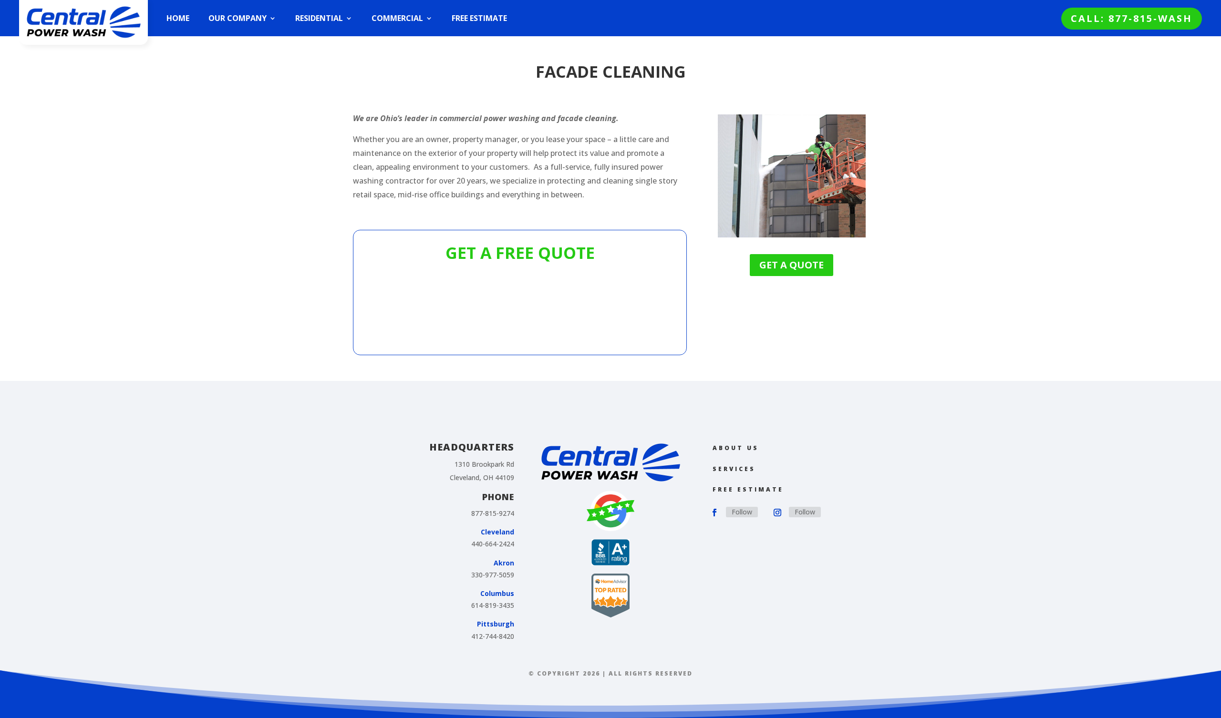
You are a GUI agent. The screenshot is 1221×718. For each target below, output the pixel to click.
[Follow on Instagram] (777, 512)
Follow (742, 511)
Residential (319, 18)
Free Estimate (479, 18)
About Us (736, 448)
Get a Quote (791, 264)
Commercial (397, 18)
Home (177, 18)
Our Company (237, 18)
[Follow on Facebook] (714, 512)
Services (734, 469)
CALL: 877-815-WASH (1131, 18)
